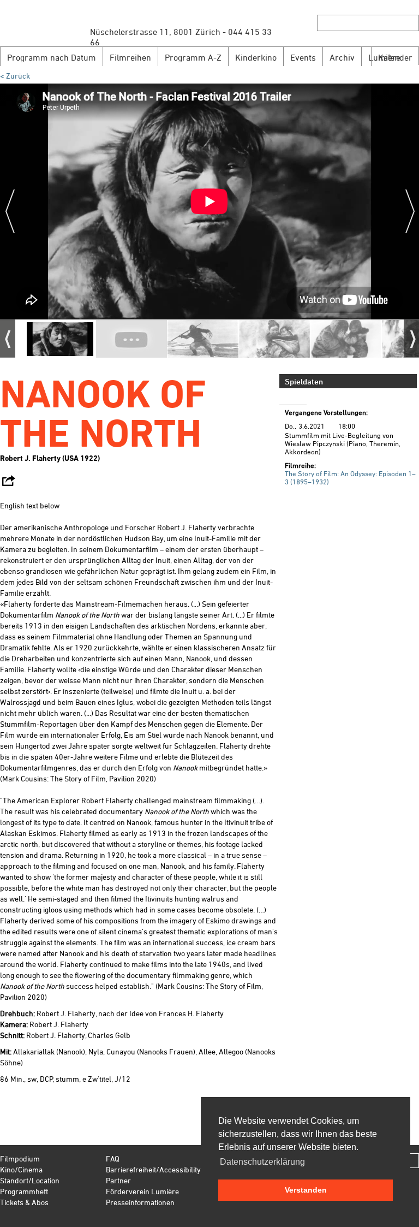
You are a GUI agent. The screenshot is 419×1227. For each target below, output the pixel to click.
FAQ (112, 1158)
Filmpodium (20, 1158)
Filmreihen (130, 57)
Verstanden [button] (306, 1189)
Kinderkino (256, 57)
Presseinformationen (140, 1202)
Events (303, 57)
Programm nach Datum (51, 57)
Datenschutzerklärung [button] (262, 1161)
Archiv (342, 57)
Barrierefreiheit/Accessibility (153, 1169)
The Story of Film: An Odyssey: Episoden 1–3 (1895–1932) (350, 477)
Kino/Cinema (21, 1169)
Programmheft (24, 1191)
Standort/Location (29, 1180)
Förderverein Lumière (142, 1191)
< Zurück (15, 75)
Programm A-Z (193, 57)
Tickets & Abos (24, 1202)
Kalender (395, 57)
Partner (118, 1180)
